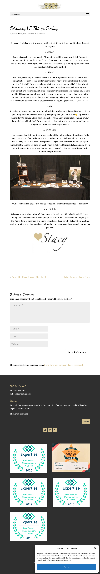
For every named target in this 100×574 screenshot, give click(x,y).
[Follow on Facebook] (55, 430)
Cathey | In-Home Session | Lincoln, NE (28, 277)
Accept (67, 567)
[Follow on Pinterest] (50, 430)
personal (31, 33)
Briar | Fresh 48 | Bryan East (76, 277)
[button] (95, 548)
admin (14, 33)
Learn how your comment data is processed (63, 365)
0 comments (40, 33)
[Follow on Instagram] (45, 430)
